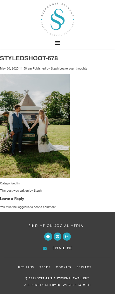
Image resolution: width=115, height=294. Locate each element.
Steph (55, 68)
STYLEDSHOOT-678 (29, 57)
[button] (57, 42)
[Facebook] (48, 237)
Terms (45, 267)
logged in (24, 206)
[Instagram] (67, 237)
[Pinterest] (58, 237)
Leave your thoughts (73, 68)
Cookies (63, 267)
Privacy (84, 267)
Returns (26, 267)
